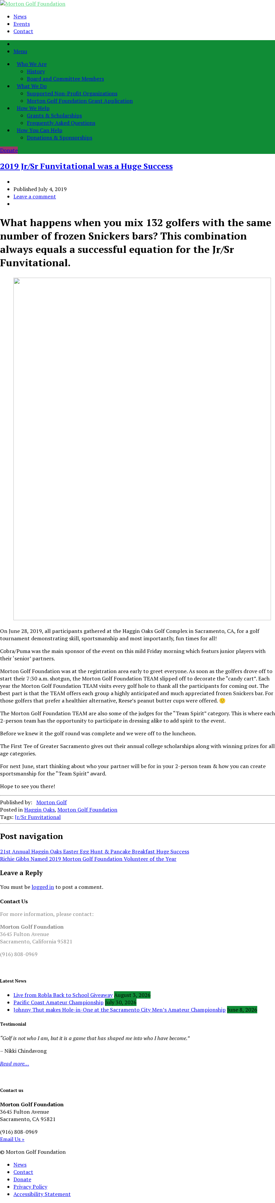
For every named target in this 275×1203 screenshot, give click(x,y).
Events (21, 23)
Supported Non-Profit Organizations (72, 93)
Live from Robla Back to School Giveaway (63, 995)
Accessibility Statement (42, 1194)
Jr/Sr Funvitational (38, 817)
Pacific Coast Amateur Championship (58, 1002)
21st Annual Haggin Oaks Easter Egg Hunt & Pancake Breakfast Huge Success (94, 851)
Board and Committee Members (65, 78)
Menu (20, 51)
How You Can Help (39, 130)
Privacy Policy (30, 1186)
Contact (23, 31)
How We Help (33, 108)
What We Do (32, 86)
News (19, 16)
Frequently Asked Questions (61, 122)
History (36, 71)
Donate (9, 150)
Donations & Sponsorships (59, 137)
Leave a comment (34, 196)
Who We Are (32, 64)
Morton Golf (51, 802)
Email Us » (12, 1139)
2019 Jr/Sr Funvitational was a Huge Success (86, 166)
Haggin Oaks (39, 809)
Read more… (14, 1063)
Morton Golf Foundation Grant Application (80, 100)
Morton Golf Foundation (87, 809)
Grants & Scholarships (54, 115)
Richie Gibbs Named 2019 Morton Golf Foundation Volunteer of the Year (88, 858)
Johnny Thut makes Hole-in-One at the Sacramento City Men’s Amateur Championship (119, 1009)
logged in (43, 887)
